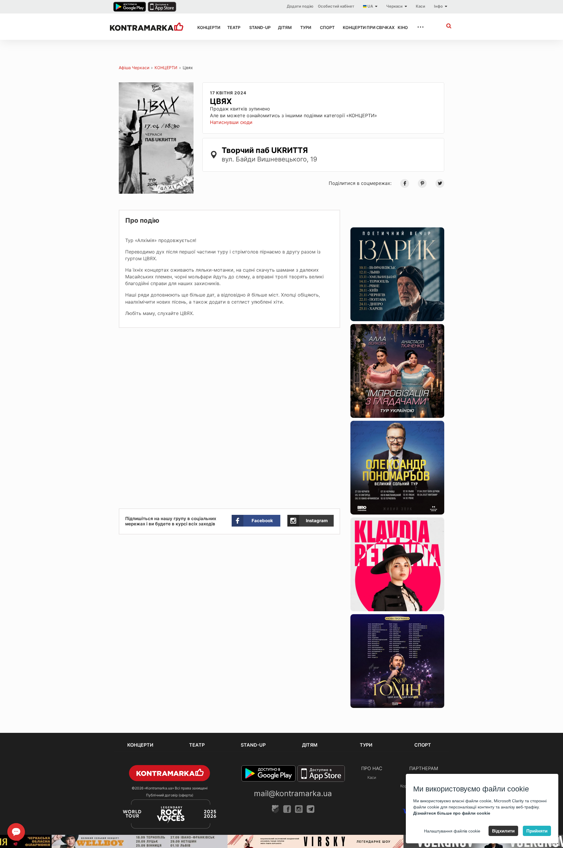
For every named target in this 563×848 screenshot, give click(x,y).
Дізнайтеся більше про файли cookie (451, 813)
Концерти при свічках (365, 27)
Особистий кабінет (336, 6)
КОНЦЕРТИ (207, 27)
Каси (420, 6)
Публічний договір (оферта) (169, 795)
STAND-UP (258, 27)
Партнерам (423, 768)
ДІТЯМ (284, 27)
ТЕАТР (232, 27)
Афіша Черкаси (134, 67)
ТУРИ (304, 27)
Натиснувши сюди (231, 122)
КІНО (402, 27)
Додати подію (300, 6)
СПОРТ (326, 27)
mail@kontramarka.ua (293, 793)
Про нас (371, 768)
